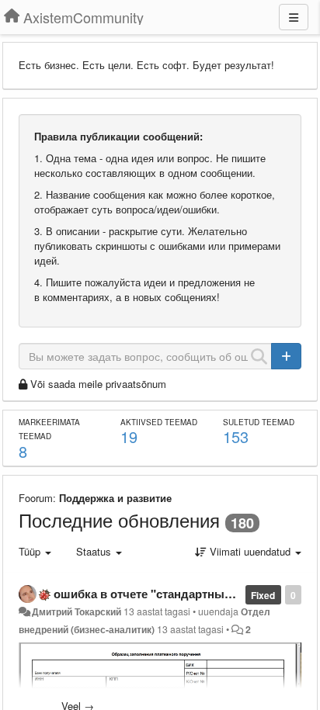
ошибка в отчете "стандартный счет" (159, 593)
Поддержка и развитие (115, 497)
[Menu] (293, 17)
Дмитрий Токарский (76, 611)
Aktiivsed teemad (158, 422)
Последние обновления (119, 519)
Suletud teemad (258, 422)
